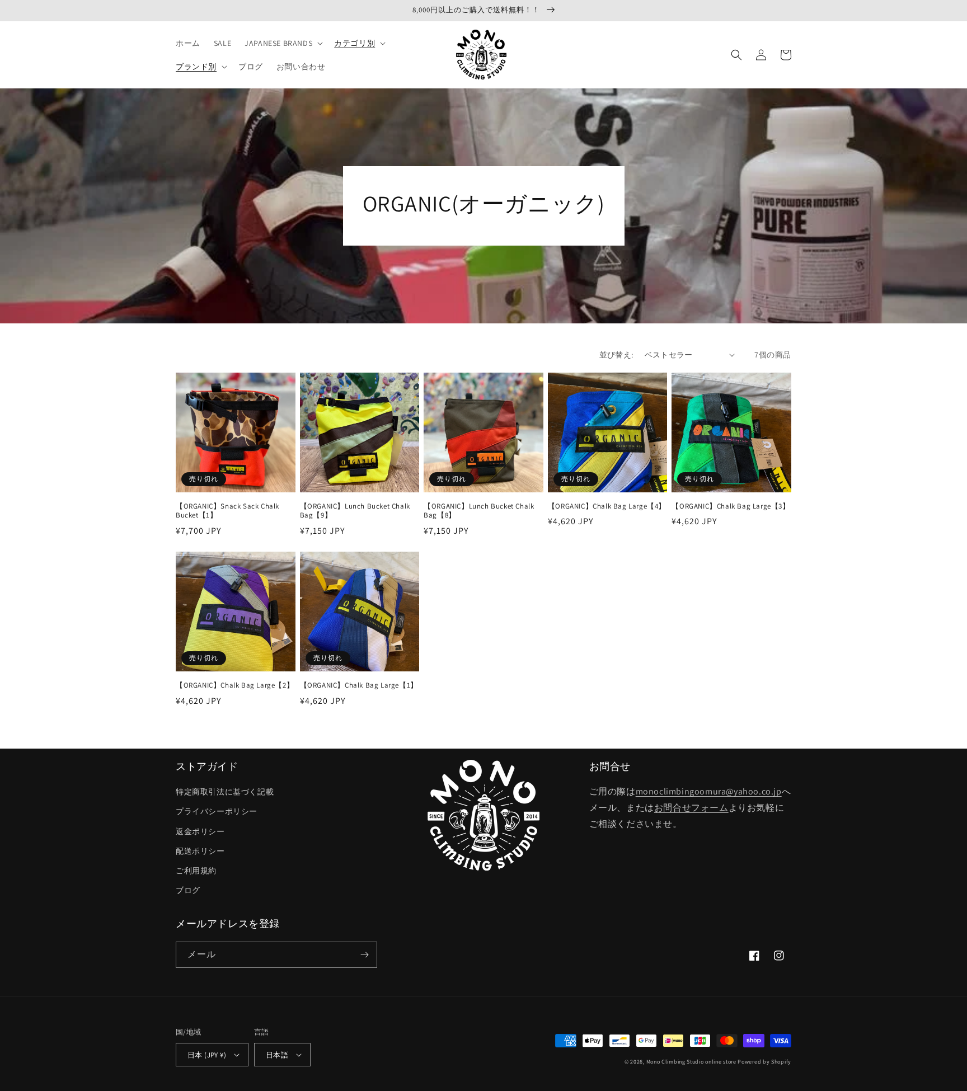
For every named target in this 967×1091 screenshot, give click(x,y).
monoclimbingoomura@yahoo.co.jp (709, 791)
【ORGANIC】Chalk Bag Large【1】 (359, 685)
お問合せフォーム (691, 807)
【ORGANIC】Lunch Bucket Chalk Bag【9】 (355, 511)
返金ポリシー (200, 831)
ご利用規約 (196, 871)
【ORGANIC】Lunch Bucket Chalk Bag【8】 (479, 511)
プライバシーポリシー (216, 811)
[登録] (364, 955)
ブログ (188, 890)
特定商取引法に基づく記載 (225, 792)
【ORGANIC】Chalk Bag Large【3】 (731, 506)
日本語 (277, 1055)
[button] (282, 43)
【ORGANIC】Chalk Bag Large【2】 (235, 685)
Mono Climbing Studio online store (691, 1061)
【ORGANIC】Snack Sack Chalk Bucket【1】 (227, 511)
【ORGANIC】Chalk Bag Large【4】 (607, 506)
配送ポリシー (200, 851)
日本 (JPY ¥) (206, 1055)
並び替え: (616, 355)
